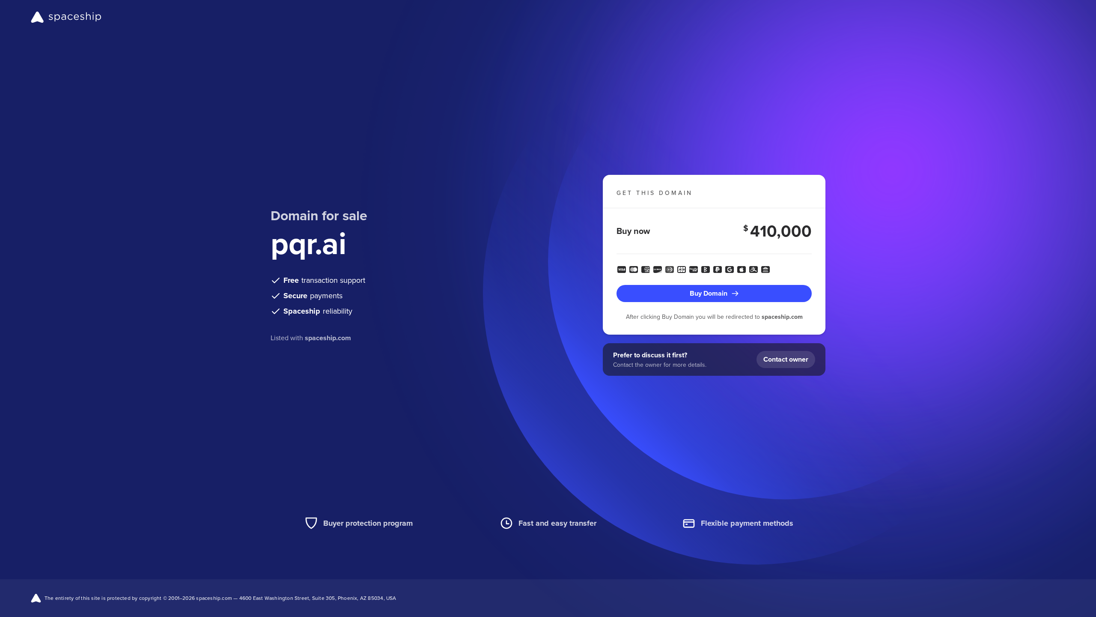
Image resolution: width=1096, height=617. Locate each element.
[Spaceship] (66, 17)
